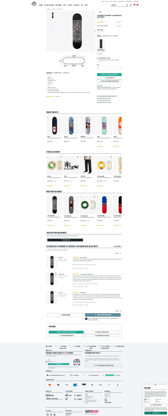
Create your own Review (104, 315)
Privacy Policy (67, 414)
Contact (86, 402)
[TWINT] (84, 385)
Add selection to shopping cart (110, 74)
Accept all (157, 413)
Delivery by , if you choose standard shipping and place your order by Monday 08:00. (108, 87)
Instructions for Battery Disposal (90, 401)
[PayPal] (92, 385)
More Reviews (66, 315)
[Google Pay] (109, 385)
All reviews (87, 398)
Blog (107, 1)
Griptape (99, 36)
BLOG (106, 399)
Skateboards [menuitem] (58, 5)
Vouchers (103, 1)
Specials (115, 1)
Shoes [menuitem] (64, 5)
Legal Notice (68, 411)
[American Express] (75, 385)
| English (136, 1)
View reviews (119, 22)
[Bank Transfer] (118, 385)
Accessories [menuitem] (76, 5)
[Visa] (67, 385)
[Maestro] (58, 385)
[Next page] (121, 253)
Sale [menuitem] (86, 5)
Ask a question (66, 240)
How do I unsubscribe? (51, 367)
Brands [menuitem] (41, 5)
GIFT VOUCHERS (108, 402)
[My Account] (130, 5)
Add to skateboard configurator (110, 81)
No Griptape (115, 36)
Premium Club (121, 1)
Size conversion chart (88, 397)
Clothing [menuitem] (70, 5)
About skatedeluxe (108, 393)
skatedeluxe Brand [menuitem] (49, 5)
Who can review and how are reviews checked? (57, 249)
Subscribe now (58, 364)
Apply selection (157, 405)
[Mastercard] (50, 385)
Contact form (60, 399)
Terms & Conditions (68, 413)
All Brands (106, 395)
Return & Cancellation (89, 396)
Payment (86, 393)
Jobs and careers (107, 396)
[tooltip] (120, 25)
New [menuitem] (82, 5)
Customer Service (120, 346)
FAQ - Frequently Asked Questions (91, 400)
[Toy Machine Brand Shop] (109, 12)
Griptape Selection (106, 36)
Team (111, 1)
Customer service (128, 1)
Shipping (50, 346)
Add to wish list (110, 78)
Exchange (78, 346)
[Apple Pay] (101, 385)
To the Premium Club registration (105, 365)
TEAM (106, 401)
